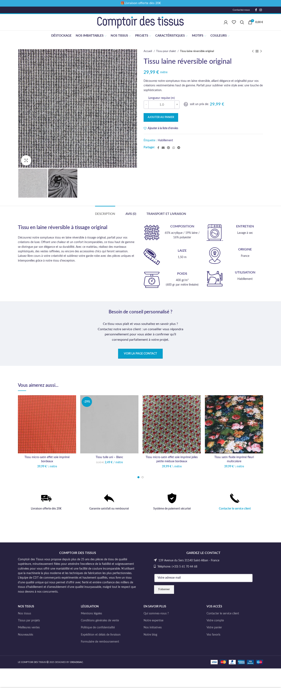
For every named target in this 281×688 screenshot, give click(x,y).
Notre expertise (153, 620)
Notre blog (150, 634)
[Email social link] (163, 147)
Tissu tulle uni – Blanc (109, 457)
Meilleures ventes (29, 627)
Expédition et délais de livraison (101, 634)
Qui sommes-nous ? (156, 613)
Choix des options (73, 411)
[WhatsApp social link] (173, 147)
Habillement (165, 140)
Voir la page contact (140, 353)
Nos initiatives (153, 627)
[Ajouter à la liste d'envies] (73, 402)
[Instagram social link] (260, 10)
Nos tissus (24, 613)
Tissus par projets (29, 620)
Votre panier (214, 627)
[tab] (105, 212)
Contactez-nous (241, 10)
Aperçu (73, 420)
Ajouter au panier (161, 117)
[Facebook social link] (256, 10)
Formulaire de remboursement (100, 641)
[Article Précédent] (253, 51)
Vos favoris (213, 634)
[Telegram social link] (178, 147)
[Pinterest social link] (168, 147)
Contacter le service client (235, 508)
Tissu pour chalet (166, 51)
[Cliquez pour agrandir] (26, 160)
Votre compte (215, 620)
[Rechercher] (242, 22)
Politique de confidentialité (98, 627)
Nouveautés (25, 634)
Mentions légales (91, 613)
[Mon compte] (226, 22)
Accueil (148, 51)
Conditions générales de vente (100, 620)
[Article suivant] (261, 51)
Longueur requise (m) (161, 98)
